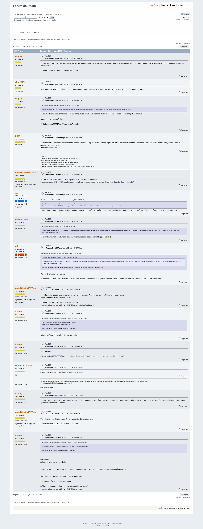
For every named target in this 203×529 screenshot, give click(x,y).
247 (40, 46)
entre (32, 14)
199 (36, 46)
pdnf (17, 136)
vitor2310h (20, 82)
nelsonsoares (21, 219)
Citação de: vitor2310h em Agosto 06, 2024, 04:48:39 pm (60, 105)
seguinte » (186, 43)
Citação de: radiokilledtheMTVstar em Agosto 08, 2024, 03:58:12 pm (64, 200)
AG (16, 193)
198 (33, 46)
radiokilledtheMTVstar (25, 172)
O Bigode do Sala (23, 365)
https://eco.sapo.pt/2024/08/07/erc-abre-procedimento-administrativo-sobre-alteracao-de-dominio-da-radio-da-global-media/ (87, 182)
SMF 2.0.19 (85, 523)
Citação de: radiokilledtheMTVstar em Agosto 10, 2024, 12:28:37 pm (64, 318)
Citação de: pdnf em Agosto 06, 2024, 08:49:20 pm (58, 226)
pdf (16, 246)
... (21, 46)
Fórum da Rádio (24, 6)
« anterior (179, 43)
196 (26, 46)
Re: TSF (48, 56)
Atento (18, 311)
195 (23, 46)
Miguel (18, 56)
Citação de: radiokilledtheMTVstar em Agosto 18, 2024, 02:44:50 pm (64, 442)
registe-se (40, 14)
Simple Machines (104, 523)
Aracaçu (19, 393)
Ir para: (158, 508)
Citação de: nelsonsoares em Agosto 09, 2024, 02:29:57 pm (61, 253)
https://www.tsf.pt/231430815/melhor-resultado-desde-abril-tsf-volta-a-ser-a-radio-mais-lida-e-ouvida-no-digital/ (82, 356)
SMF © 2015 (95, 523)
